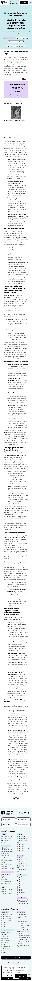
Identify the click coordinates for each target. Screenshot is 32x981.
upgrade (24, 3)
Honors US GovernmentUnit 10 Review (16, 14)
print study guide (23, 38)
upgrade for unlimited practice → (16, 958)
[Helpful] (14, 798)
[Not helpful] (17, 798)
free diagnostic (13, 2)
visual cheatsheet (9, 38)
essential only (9, 976)
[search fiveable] (6, 2)
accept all (21, 976)
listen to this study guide (17, 46)
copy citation (13, 41)
